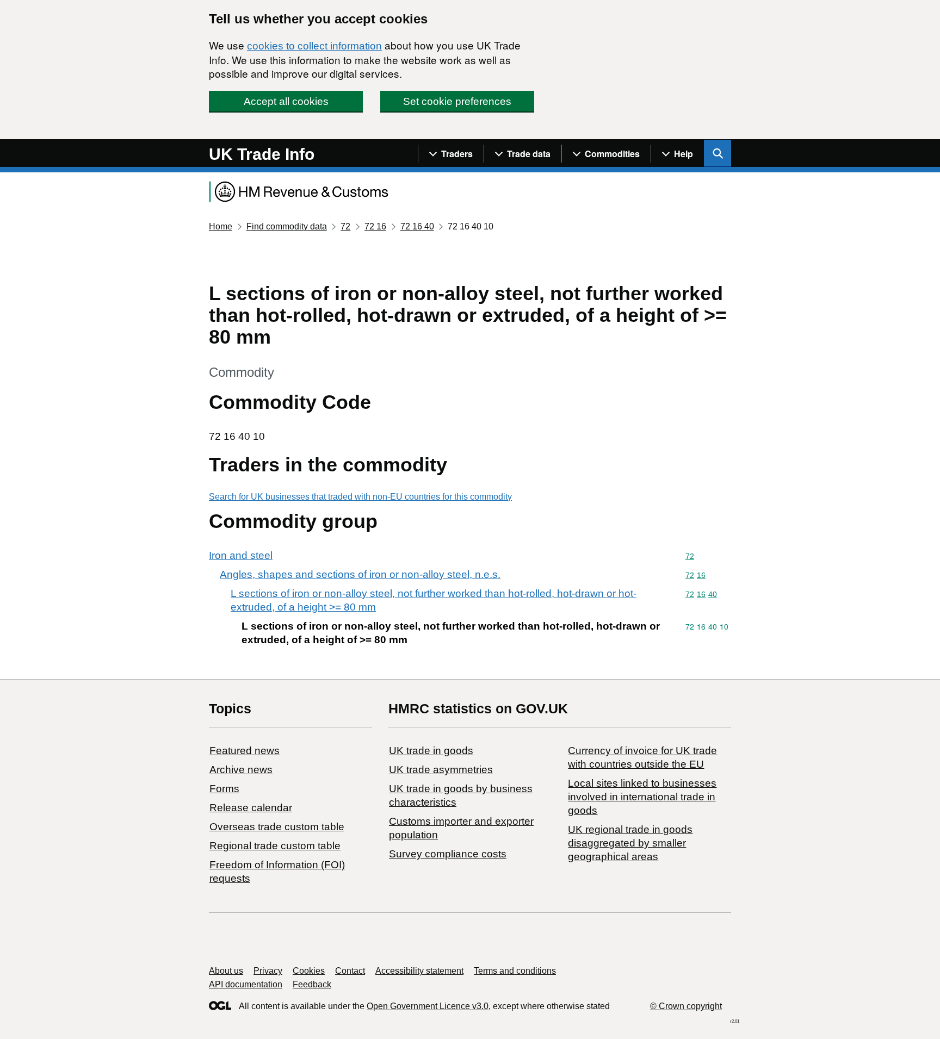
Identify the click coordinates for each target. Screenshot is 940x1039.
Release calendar (250, 807)
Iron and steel (241, 555)
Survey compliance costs (447, 854)
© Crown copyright (686, 1006)
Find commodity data (286, 226)
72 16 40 (417, 226)
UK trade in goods (431, 750)
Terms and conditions (515, 970)
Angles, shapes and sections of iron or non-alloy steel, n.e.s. (360, 574)
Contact (350, 970)
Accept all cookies (286, 101)
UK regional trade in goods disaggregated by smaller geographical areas (630, 843)
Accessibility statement (419, 970)
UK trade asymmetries (441, 769)
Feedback (312, 984)
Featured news (244, 750)
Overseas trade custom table (276, 826)
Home (220, 226)
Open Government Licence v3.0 (427, 1006)
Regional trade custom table (275, 845)
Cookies (309, 970)
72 (345, 226)
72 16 (375, 226)
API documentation (245, 984)
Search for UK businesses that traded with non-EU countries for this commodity (360, 496)
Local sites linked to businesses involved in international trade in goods (642, 796)
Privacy (267, 970)
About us (226, 970)
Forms (224, 788)
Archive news (241, 769)
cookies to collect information (314, 46)
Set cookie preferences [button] (457, 101)
